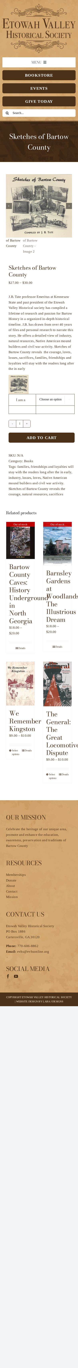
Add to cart (42, 437)
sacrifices (56, 494)
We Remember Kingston (25, 721)
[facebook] (8, 976)
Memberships (16, 875)
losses (26, 478)
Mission (12, 897)
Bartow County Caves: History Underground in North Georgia (28, 594)
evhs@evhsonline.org (33, 951)
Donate (11, 880)
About (10, 886)
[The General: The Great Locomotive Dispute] (57, 684)
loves (37, 478)
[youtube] (16, 976)
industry (15, 478)
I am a (20, 399)
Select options (15, 752)
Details (21, 648)
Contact (11, 891)
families (23, 467)
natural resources (34, 494)
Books (28, 461)
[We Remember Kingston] (20, 684)
